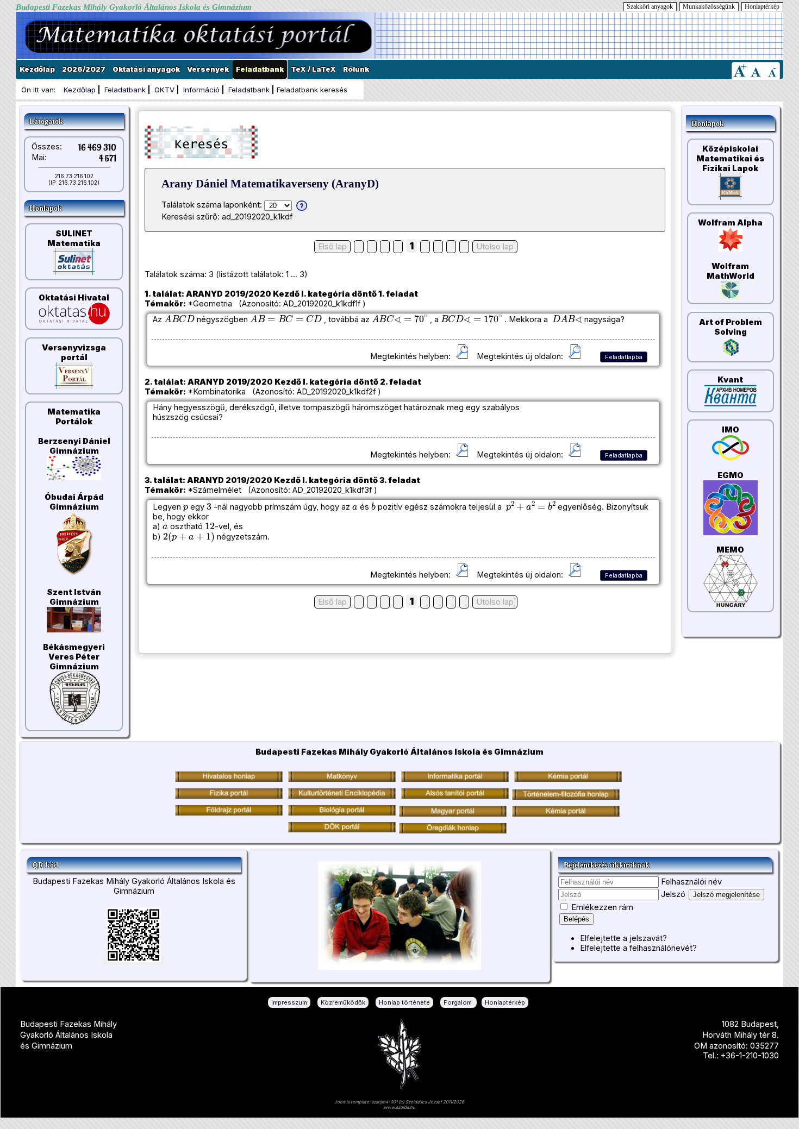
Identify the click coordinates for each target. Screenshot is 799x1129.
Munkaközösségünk (709, 6)
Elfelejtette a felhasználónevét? (638, 948)
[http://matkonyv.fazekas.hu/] (341, 779)
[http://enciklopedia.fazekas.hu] (341, 796)
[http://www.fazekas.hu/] (228, 779)
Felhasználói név (691, 882)
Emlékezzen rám (602, 907)
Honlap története (404, 1002)
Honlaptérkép (762, 6)
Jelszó (673, 894)
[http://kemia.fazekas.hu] (568, 779)
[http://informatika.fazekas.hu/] (454, 779)
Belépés (576, 919)
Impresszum (289, 1002)
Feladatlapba (623, 357)
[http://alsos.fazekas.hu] (454, 796)
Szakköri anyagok (650, 6)
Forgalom (458, 1002)
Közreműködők (343, 1002)
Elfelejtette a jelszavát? (623, 938)
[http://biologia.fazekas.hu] (228, 813)
